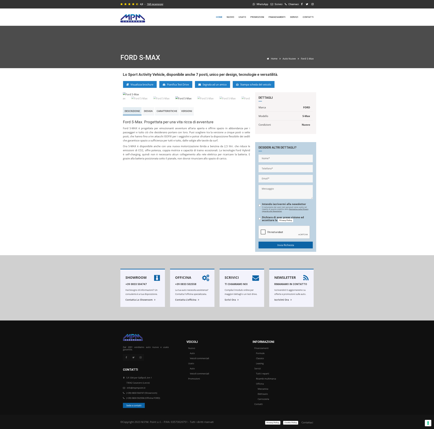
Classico (260, 358)
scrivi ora (230, 299)
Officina (183, 277)
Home (219, 17)
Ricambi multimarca (266, 378)
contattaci (307, 422)
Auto (192, 353)
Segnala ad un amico (215, 84)
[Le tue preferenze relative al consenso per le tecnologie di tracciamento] (428, 423)
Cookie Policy (290, 422)
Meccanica (263, 388)
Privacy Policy (285, 220)
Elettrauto (263, 393)
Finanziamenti (277, 17)
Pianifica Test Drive (178, 84)
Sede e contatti (133, 405)
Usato (242, 17)
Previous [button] (130, 94)
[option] (186, 94)
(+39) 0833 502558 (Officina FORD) (143, 397)
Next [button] (243, 94)
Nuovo (230, 17)
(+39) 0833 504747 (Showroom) (141, 392)
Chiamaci (293, 4)
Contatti (308, 17)
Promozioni (257, 17)
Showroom (136, 277)
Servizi (294, 17)
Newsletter (285, 277)
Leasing (260, 363)
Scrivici (278, 4)
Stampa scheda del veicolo (255, 84)
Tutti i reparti (262, 373)
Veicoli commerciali (199, 358)
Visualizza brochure (142, 84)
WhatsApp (262, 4)
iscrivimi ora (282, 299)
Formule (260, 353)
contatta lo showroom (139, 299)
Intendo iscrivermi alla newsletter (284, 204)
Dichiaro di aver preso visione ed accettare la (283, 219)
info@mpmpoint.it (136, 387)
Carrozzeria (263, 399)
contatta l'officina (186, 299)
